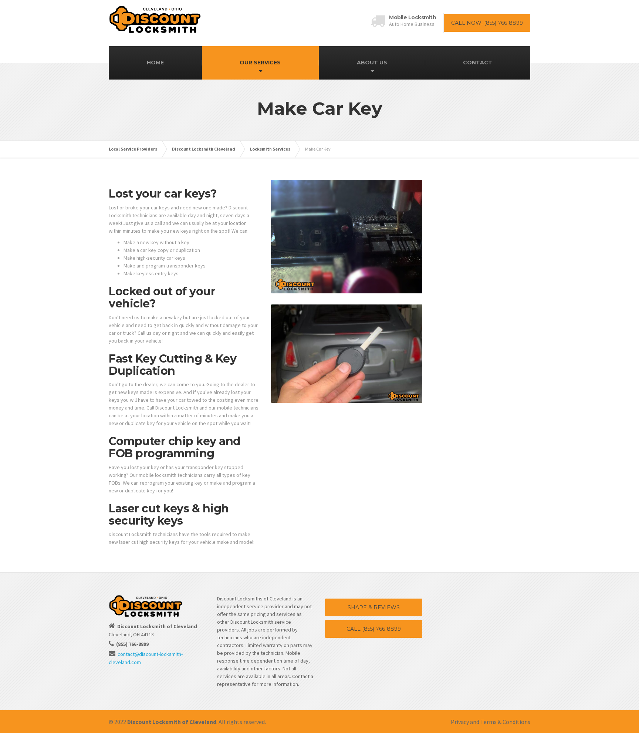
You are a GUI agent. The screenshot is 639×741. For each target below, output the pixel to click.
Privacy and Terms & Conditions (490, 721)
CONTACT (477, 62)
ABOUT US (372, 62)
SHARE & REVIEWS (374, 607)
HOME (155, 62)
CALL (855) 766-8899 (373, 629)
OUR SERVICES (260, 62)
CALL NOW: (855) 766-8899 (487, 23)
